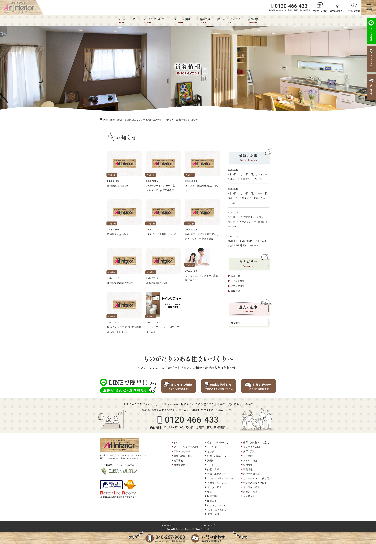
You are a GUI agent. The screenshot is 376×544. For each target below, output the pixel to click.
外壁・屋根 (213, 469)
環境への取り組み (183, 456)
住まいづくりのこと (229, 20)
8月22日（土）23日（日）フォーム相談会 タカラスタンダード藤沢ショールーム (248, 198)
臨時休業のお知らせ (117, 185)
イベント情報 (238, 280)
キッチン (212, 451)
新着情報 (248, 469)
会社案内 (248, 456)
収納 (209, 491)
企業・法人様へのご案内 (256, 442)
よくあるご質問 (251, 447)
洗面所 (210, 460)
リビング (212, 447)
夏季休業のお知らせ (156, 283)
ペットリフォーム (216, 505)
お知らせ (112, 174)
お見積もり (249, 496)
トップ (177, 442)
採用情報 (235, 291)
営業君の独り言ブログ (255, 482)
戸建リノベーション (217, 482)
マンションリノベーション (221, 478)
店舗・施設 (213, 514)
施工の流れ (249, 451)
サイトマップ (209, 525)
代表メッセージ (182, 451)
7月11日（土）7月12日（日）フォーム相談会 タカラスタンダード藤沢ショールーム (248, 221)
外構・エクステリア (217, 473)
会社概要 (253, 20)
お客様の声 (203, 20)
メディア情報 (238, 286)
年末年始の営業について (120, 283)
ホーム (121, 20)
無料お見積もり (337, 10)
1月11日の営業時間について (161, 234)
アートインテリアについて (148, 20)
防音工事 (212, 496)
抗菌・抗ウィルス (216, 509)
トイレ (210, 464)
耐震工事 (212, 500)
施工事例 (178, 460)
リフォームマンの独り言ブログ (259, 478)
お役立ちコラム (251, 473)
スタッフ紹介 (250, 460)
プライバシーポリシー (170, 525)
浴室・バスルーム (216, 456)
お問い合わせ (354, 10)
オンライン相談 (320, 10)
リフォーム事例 (180, 20)
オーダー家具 (214, 487)
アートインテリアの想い (186, 447)
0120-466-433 (291, 6)
